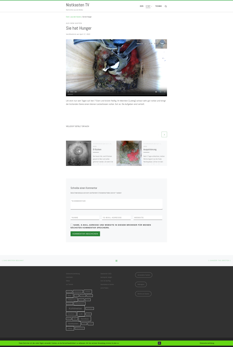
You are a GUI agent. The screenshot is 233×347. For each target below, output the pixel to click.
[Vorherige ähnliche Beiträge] (158, 134)
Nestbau (85, 319)
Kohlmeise (75, 308)
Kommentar (78, 201)
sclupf (84, 323)
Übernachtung (79, 328)
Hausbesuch (79, 303)
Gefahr (81, 299)
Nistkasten (73, 323)
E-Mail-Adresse (112, 218)
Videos (68, 281)
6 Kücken (97, 149)
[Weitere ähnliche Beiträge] (164, 134)
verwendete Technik (144, 275)
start (90, 323)
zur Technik (69, 284)
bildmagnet (141, 284)
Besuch (69, 291)
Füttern (90, 295)
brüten (87, 291)
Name (74, 218)
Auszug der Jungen (106, 277)
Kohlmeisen (90, 308)
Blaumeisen (78, 291)
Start (67, 17)
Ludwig (88, 313)
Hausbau (69, 303)
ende (76, 295)
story (70, 328)
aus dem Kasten (76, 17)
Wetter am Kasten (143, 294)
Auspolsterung (149, 149)
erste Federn (104, 288)
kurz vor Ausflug (105, 281)
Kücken (71, 314)
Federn (83, 295)
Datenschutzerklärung (73, 274)
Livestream (69, 277)
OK (159, 343)
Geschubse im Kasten (107, 284)
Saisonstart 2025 (106, 274)
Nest (75, 318)
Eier (69, 296)
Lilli (81, 314)
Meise (68, 318)
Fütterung (72, 300)
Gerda (87, 299)
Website (139, 218)
